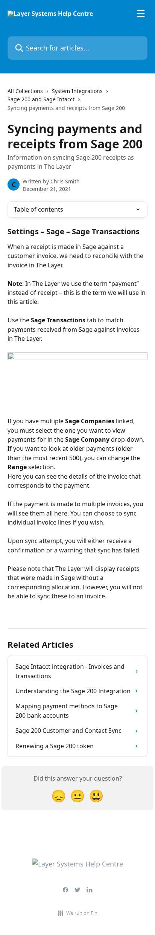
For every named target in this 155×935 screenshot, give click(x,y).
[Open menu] (140, 13)
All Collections (25, 91)
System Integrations (77, 91)
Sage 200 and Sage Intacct (41, 99)
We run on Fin (81, 912)
